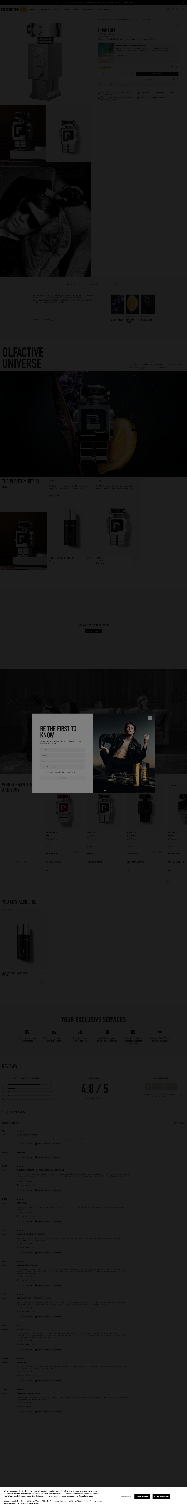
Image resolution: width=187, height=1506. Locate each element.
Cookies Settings (124, 1496)
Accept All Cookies (161, 1496)
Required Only (142, 1496)
